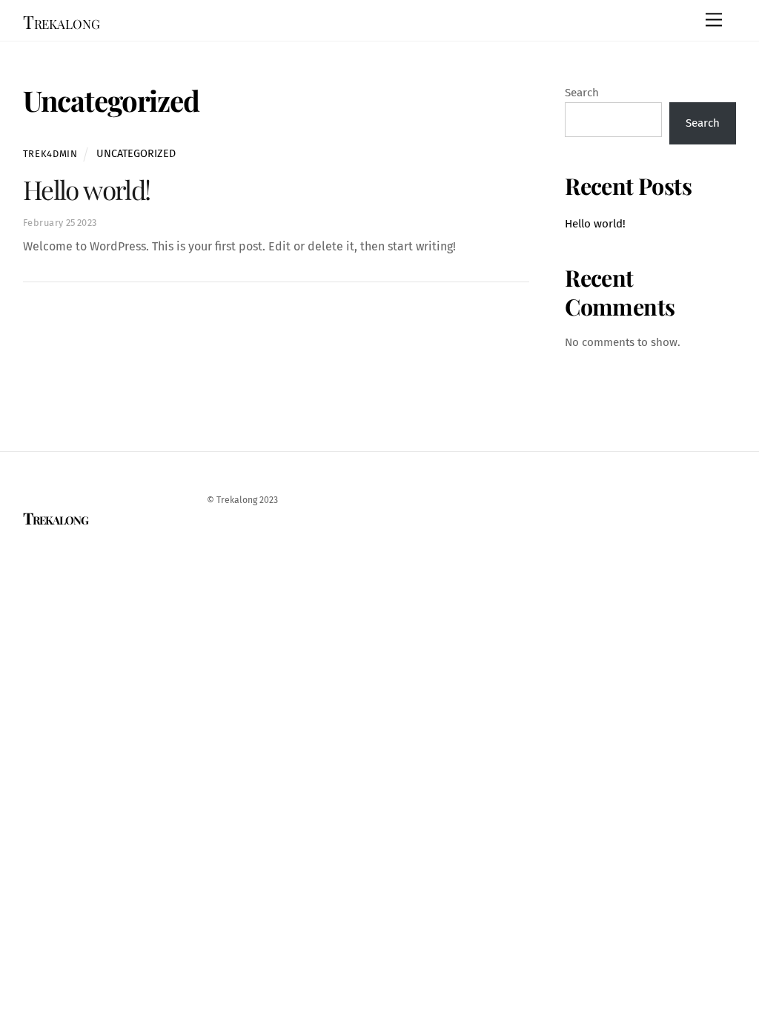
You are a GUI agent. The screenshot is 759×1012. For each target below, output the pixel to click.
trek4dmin (50, 153)
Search (582, 92)
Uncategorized (136, 153)
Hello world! (86, 189)
